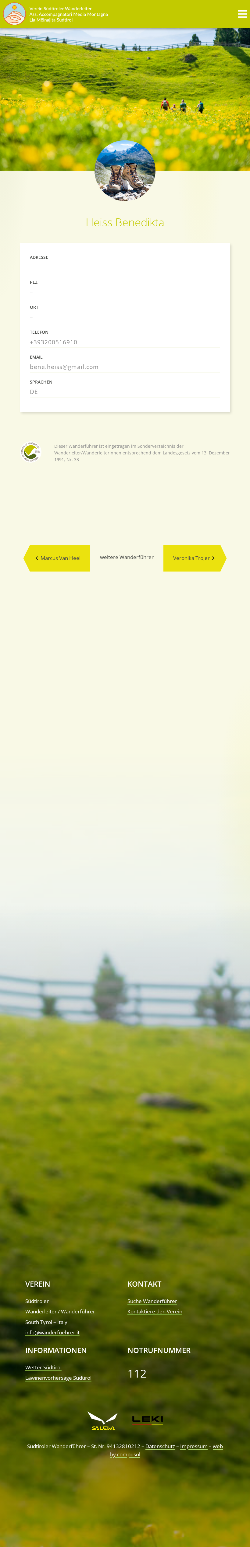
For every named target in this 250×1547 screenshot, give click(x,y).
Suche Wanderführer (152, 1301)
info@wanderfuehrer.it (52, 1332)
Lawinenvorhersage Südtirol (58, 1377)
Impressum (194, 1446)
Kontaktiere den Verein (154, 1311)
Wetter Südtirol (43, 1367)
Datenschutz (160, 1446)
